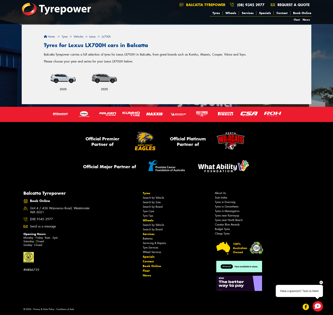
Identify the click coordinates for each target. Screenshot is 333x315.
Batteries (148, 238)
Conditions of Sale (65, 309)
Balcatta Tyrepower (205, 5)
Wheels (230, 13)
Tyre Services (150, 247)
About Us (220, 193)
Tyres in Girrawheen (226, 206)
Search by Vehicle (153, 198)
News (306, 19)
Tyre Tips (148, 216)
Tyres (216, 13)
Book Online (302, 13)
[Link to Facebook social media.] (306, 307)
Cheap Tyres (222, 233)
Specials (265, 13)
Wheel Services (152, 252)
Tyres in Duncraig (225, 202)
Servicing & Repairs (154, 243)
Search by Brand (153, 207)
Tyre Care (148, 211)
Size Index (221, 197)
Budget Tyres (222, 229)
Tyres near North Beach (229, 220)
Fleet (297, 19)
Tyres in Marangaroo (227, 211)
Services (248, 13)
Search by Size (152, 202)
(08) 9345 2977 (250, 5)
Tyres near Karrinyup (227, 215)
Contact (282, 13)
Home (51, 36)
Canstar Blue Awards (227, 224)
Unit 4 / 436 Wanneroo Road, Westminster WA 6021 (60, 210)
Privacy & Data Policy (43, 309)
